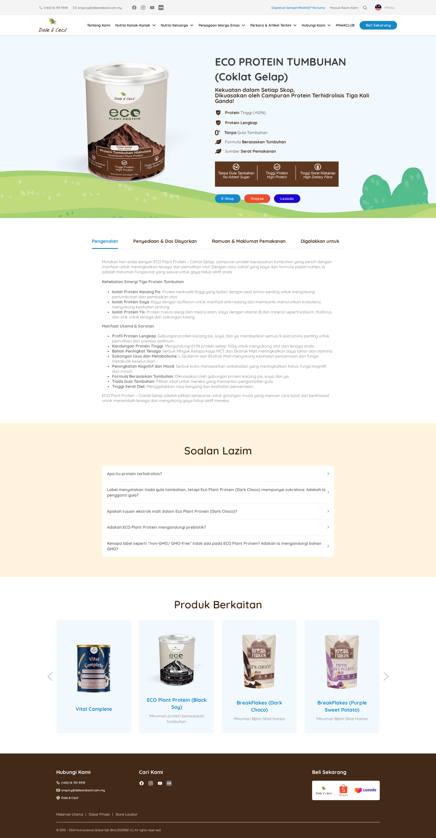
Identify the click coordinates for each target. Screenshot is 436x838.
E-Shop (227, 198)
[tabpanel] (218, 331)
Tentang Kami (98, 25)
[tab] (105, 243)
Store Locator (126, 814)
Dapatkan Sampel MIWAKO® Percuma (298, 8)
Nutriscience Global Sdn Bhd (96, 830)
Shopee (257, 198)
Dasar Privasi (99, 814)
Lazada (287, 198)
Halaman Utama (69, 814)
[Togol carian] (365, 8)
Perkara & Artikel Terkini (270, 25)
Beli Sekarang (378, 25)
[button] (218, 473)
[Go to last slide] (50, 676)
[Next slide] (386, 676)
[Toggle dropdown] (154, 25)
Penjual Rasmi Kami (344, 8)
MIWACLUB (345, 25)
